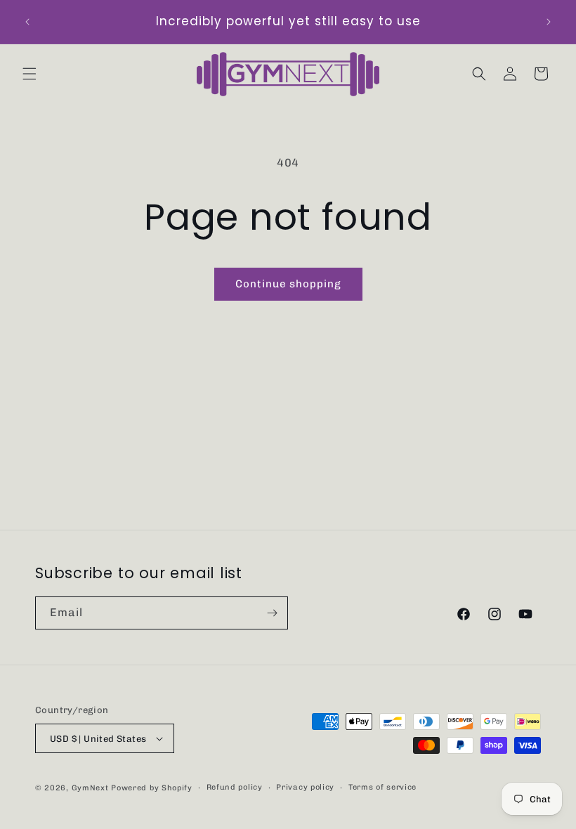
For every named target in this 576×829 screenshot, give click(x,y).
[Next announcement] (548, 21)
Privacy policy (305, 787)
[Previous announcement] (27, 21)
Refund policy (235, 787)
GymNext (90, 787)
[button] (29, 73)
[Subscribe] (271, 612)
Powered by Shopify (151, 787)
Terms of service (382, 787)
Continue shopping (288, 284)
